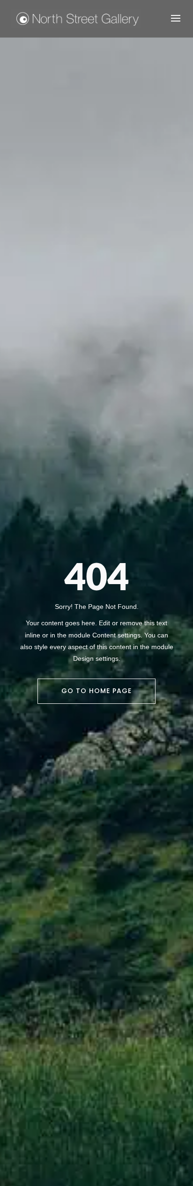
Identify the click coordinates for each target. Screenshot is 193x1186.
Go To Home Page (96, 690)
